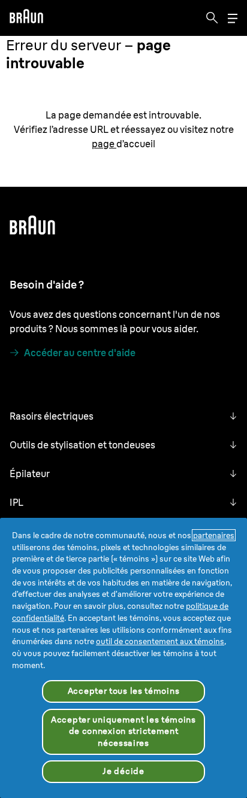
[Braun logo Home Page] (26, 18)
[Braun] (26, 18)
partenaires (213, 535)
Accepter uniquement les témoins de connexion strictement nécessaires (123, 731)
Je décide (123, 771)
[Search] (212, 18)
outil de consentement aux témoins (160, 641)
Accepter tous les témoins (124, 690)
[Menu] (232, 18)
